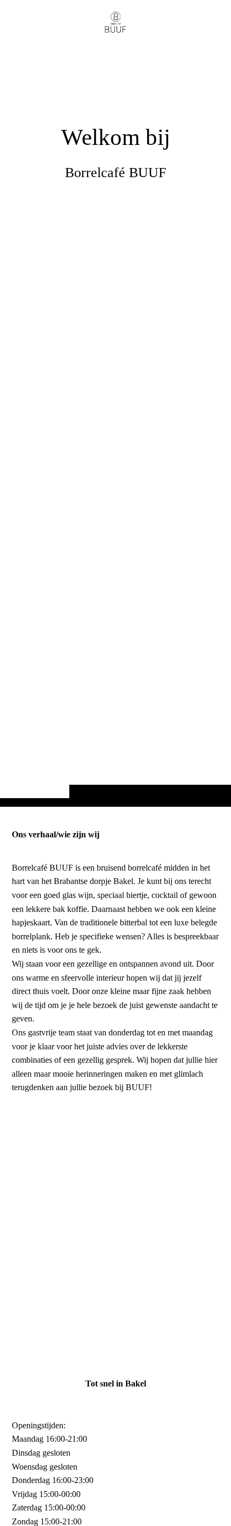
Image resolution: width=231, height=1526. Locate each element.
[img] (115, 424)
